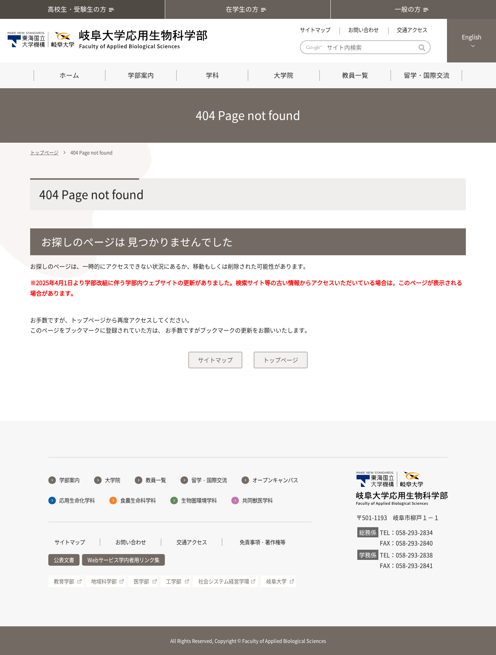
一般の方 (408, 9)
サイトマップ (315, 30)
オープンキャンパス (275, 480)
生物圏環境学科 (199, 500)
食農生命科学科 (138, 500)
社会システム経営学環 (223, 581)
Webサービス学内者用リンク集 (123, 560)
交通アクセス (412, 30)
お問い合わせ (363, 30)
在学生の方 (242, 9)
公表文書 (64, 560)
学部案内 (141, 75)
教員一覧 (355, 75)
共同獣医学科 (257, 500)
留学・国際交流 (427, 75)
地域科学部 (104, 581)
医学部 (141, 581)
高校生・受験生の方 (77, 9)
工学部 (173, 581)
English (471, 36)
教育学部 (64, 581)
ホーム (69, 75)
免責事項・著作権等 (262, 542)
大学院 (283, 75)
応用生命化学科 (77, 500)
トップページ (44, 152)
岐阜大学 (276, 581)
